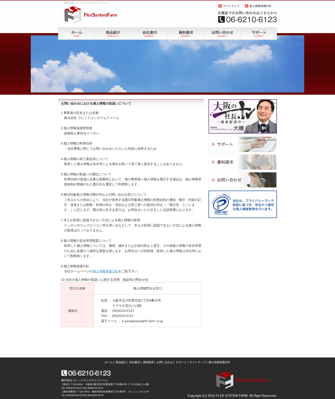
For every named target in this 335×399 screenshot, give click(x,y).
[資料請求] (186, 29)
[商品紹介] (113, 29)
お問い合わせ (165, 362)
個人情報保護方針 (105, 271)
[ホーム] (76, 29)
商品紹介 (121, 362)
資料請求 (148, 362)
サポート (181, 362)
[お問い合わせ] (222, 29)
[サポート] (258, 29)
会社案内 (134, 362)
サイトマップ (197, 362)
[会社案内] (149, 29)
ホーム (109, 362)
